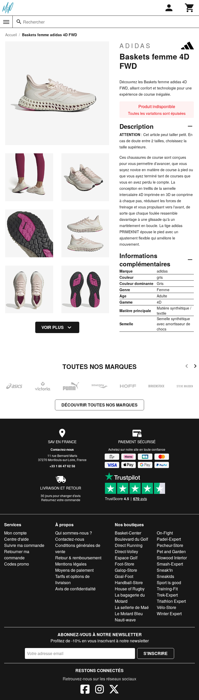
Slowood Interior (172, 558)
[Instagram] (99, 690)
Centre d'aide (16, 539)
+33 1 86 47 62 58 (62, 466)
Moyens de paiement (74, 570)
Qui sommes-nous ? (73, 533)
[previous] (186, 366)
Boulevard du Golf (131, 539)
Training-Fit (167, 589)
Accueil (11, 34)
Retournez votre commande (60, 500)
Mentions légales (71, 564)
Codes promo (16, 564)
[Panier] (189, 8)
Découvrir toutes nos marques (99, 405)
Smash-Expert (170, 564)
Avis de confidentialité (75, 589)
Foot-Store (124, 564)
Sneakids (165, 576)
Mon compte (15, 533)
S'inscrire (156, 653)
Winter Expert (169, 613)
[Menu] (6, 22)
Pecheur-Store (170, 545)
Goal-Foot (124, 576)
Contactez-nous (62, 449)
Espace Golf (126, 558)
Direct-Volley (126, 551)
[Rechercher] (19, 22)
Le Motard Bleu (129, 613)
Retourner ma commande (16, 554)
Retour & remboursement (78, 558)
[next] (195, 366)
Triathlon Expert (171, 601)
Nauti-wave (125, 620)
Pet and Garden (171, 551)
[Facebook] (85, 690)
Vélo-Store (166, 607)
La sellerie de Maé (132, 607)
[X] (114, 690)
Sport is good (169, 582)
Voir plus (52, 327)
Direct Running (129, 545)
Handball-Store (129, 582)
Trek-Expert (167, 595)
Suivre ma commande (24, 545)
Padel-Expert (169, 539)
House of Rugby (130, 589)
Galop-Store (126, 570)
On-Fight (165, 533)
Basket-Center (128, 533)
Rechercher (34, 22)
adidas (135, 45)
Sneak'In (165, 570)
